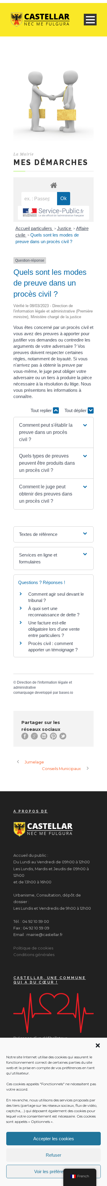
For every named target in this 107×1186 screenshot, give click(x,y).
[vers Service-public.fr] (53, 213)
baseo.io (66, 692)
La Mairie (23, 154)
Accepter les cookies (53, 1138)
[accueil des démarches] (53, 184)
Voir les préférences (53, 1171)
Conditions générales (33, 954)
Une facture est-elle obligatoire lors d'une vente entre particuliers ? (54, 629)
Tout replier (42, 410)
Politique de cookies (33, 948)
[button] (98, 1045)
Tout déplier (76, 410)
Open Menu (90, 19)
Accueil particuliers (34, 228)
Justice (64, 228)
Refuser (53, 1155)
